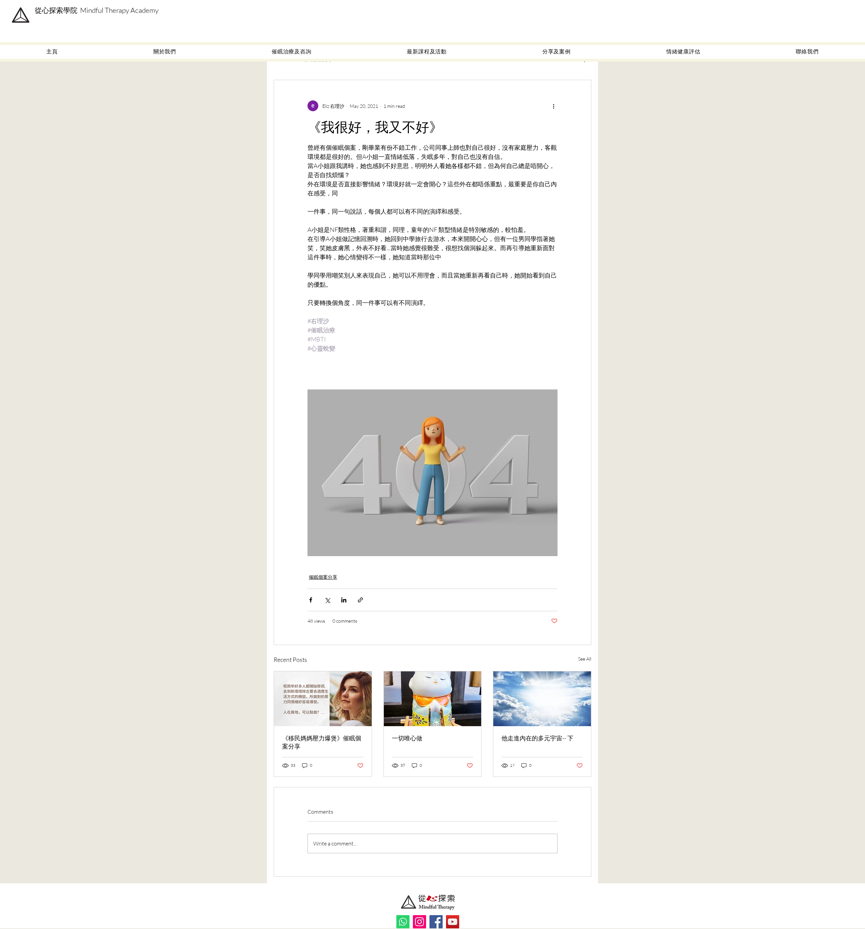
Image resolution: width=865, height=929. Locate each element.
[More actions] (553, 106)
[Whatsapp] (403, 921)
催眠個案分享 (323, 577)
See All (584, 659)
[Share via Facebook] (310, 600)
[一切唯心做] (432, 698)
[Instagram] (419, 921)
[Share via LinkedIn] (344, 600)
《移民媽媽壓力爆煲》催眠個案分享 (321, 742)
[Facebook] (436, 921)
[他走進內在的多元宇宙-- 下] (542, 698)
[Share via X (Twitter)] (327, 600)
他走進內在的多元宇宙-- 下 (537, 738)
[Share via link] (360, 600)
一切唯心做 (407, 738)
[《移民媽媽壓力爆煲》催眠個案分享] (323, 698)
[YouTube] (452, 921)
